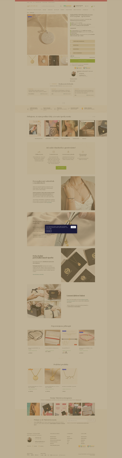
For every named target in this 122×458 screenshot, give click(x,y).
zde (50, 228)
